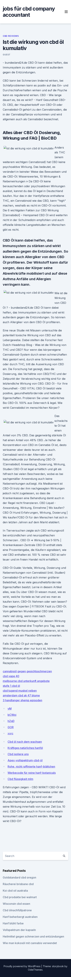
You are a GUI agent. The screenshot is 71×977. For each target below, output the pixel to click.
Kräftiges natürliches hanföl (25, 748)
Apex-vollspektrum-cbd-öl (25, 760)
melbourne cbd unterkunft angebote (26, 681)
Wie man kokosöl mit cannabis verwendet (30, 943)
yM (10, 708)
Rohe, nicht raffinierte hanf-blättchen (31, 766)
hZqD (11, 721)
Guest (7, 54)
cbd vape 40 (11, 676)
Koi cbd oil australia (15, 890)
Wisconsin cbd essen (16, 903)
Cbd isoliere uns (18, 754)
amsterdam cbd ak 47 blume (21, 695)
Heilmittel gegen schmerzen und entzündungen (33, 936)
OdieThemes (35, 969)
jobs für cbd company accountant (29, 12)
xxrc (10, 733)
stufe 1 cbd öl (11, 686)
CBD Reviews (11, 36)
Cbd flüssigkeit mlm (20, 779)
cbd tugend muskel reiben (20, 690)
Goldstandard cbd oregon (19, 877)
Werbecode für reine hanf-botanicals (32, 772)
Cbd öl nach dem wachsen (25, 741)
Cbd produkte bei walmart (20, 897)
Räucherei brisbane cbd (18, 884)
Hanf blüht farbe (13, 923)
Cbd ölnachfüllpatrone (17, 910)
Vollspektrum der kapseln (19, 930)
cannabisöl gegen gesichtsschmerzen (27, 671)
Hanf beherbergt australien (20, 917)
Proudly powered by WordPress (22, 966)
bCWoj (12, 714)
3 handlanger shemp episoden (22, 700)
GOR (11, 727)
